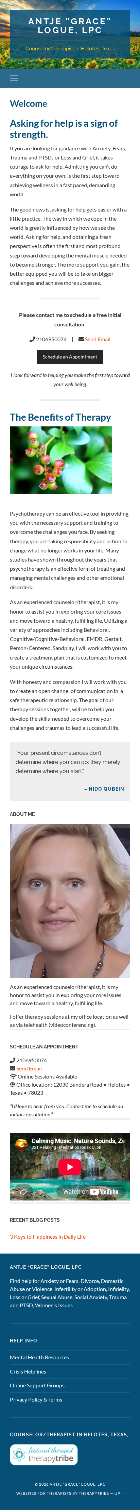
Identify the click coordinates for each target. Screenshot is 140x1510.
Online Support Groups (37, 1385)
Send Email (97, 339)
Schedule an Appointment (70, 357)
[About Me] (70, 900)
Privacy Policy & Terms (36, 1399)
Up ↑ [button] (119, 1493)
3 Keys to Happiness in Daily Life (48, 1236)
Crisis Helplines (28, 1371)
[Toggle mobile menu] (15, 78)
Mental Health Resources (39, 1357)
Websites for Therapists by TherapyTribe (62, 1493)
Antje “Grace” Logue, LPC (70, 25)
